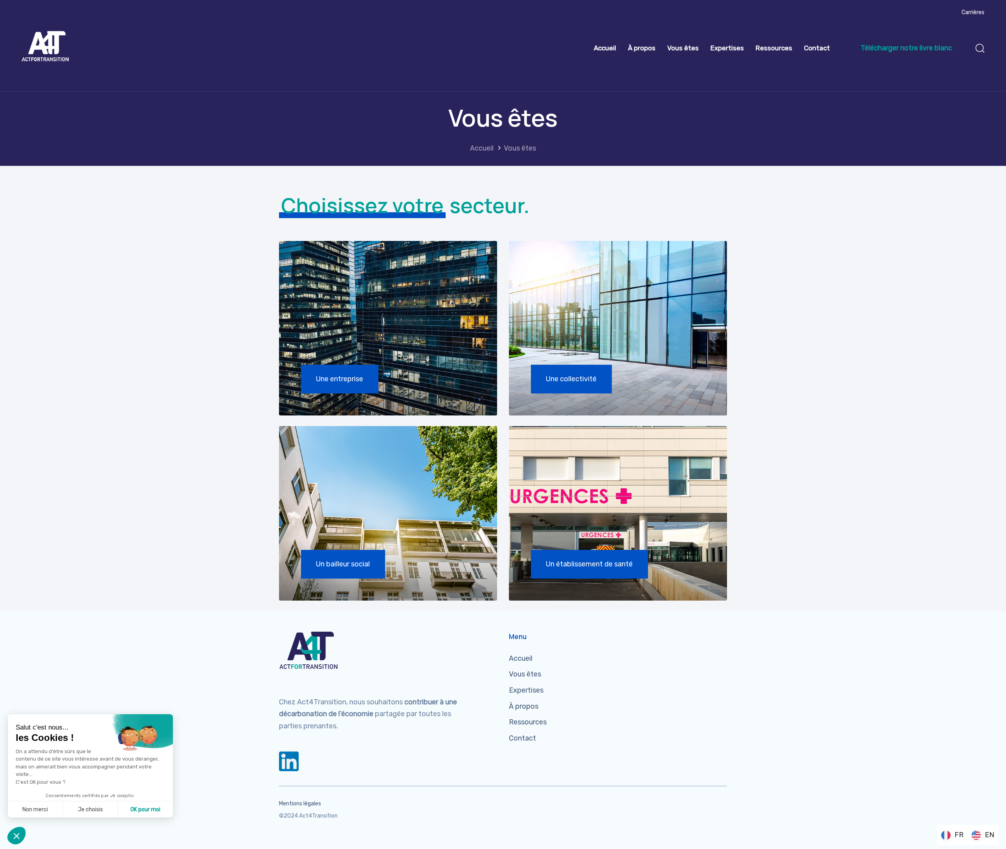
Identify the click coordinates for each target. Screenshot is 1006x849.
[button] (979, 48)
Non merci (35, 809)
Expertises (727, 48)
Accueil (605, 48)
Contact (817, 48)
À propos (641, 48)
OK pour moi (145, 809)
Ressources (774, 48)
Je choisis (90, 809)
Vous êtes (683, 48)
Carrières (973, 12)
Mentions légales (300, 803)
